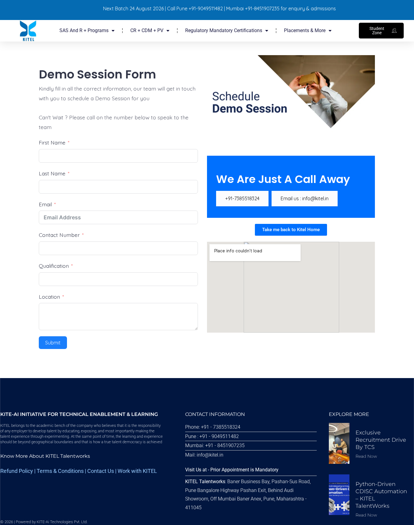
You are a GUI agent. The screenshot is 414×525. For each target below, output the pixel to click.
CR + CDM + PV (146, 30)
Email (45, 204)
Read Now (366, 456)
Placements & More (305, 30)
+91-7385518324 (242, 198)
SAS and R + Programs (84, 30)
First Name (52, 142)
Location (49, 296)
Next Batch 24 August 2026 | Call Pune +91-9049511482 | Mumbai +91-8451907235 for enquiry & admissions (210, 8)
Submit (53, 343)
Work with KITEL (137, 471)
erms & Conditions (62, 471)
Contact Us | (102, 471)
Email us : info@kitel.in (305, 198)
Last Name (52, 173)
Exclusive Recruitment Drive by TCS (381, 440)
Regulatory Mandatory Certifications (223, 30)
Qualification (54, 265)
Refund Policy (16, 471)
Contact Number (59, 234)
